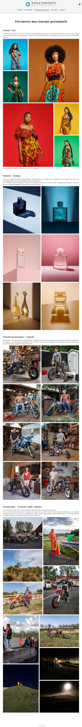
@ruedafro (10, 168)
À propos (54, 10)
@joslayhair (36, 168)
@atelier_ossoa (23, 168)
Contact (62, 10)
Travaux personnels (41, 10)
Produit (20, 10)
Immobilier (28, 10)
